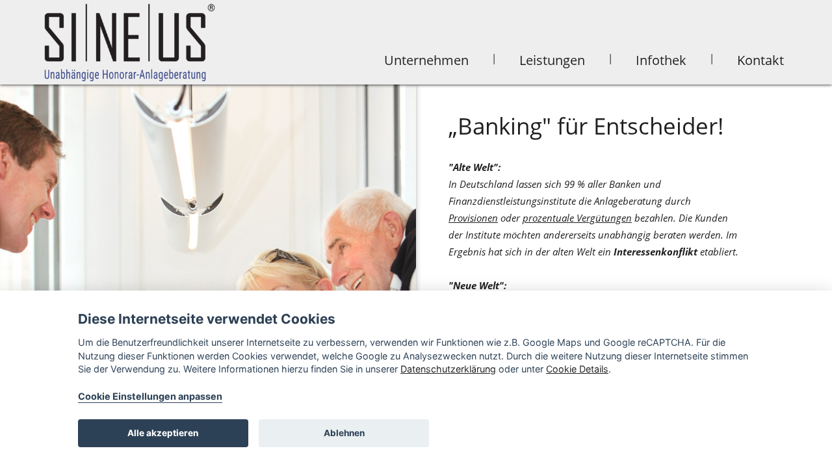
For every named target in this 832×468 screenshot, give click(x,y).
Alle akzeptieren (162, 433)
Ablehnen (344, 433)
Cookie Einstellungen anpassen (150, 396)
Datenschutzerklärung (448, 368)
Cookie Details (577, 368)
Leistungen (552, 60)
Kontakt (760, 60)
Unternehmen (426, 60)
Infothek (661, 60)
